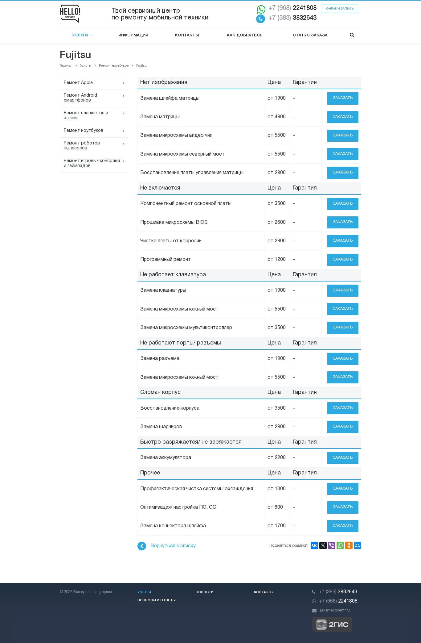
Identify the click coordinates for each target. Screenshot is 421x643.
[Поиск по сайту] (352, 36)
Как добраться (245, 35)
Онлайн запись (340, 8)
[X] (323, 545)
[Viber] (331, 545)
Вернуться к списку (173, 546)
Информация (133, 35)
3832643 (292, 18)
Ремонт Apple (78, 83)
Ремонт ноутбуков (83, 131)
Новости (205, 592)
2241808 (292, 8)
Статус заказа (310, 35)
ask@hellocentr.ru (335, 610)
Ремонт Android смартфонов (80, 98)
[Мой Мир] (357, 545)
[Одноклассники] (349, 545)
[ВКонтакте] (314, 545)
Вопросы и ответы (156, 600)
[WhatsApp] (340, 545)
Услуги (81, 35)
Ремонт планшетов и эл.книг (86, 115)
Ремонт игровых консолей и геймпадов (92, 163)
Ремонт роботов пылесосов (82, 145)
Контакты (187, 35)
